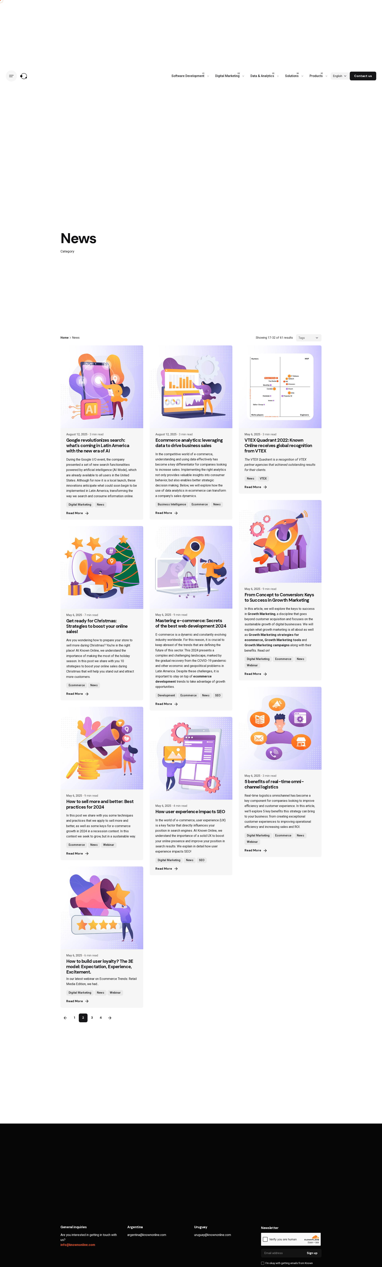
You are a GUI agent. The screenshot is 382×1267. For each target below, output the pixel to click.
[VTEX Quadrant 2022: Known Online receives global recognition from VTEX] (280, 386)
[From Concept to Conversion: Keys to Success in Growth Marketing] (280, 541)
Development (166, 695)
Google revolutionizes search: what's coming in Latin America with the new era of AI (97, 445)
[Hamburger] (11, 76)
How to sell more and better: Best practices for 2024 (100, 804)
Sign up (312, 1253)
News (100, 504)
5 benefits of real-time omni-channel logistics (274, 784)
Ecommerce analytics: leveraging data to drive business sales (189, 442)
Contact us (363, 76)
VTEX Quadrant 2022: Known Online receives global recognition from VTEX (278, 445)
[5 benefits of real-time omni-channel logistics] (280, 728)
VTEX (263, 478)
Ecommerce (200, 504)
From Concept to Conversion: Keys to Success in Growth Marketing (279, 597)
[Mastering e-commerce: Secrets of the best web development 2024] (191, 567)
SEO (217, 695)
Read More (74, 513)
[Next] (110, 1018)
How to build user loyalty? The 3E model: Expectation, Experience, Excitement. (99, 966)
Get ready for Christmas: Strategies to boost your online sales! (97, 626)
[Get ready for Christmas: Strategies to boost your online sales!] (101, 567)
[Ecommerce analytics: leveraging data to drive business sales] (191, 386)
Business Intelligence (172, 504)
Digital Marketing (80, 504)
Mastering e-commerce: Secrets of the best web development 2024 (190, 623)
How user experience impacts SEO (190, 812)
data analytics (174, 490)
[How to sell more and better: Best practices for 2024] (101, 748)
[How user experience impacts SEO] (191, 758)
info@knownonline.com (77, 1245)
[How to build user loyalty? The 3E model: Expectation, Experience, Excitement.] (101, 907)
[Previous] (65, 1018)
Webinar (252, 665)
